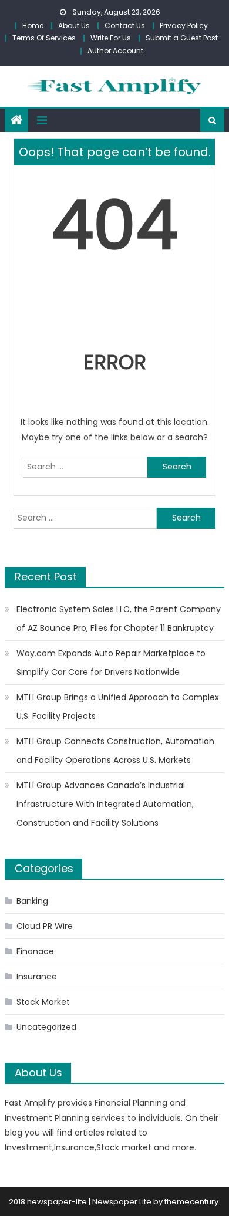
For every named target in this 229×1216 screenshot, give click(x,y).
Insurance (36, 976)
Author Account (115, 51)
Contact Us (125, 26)
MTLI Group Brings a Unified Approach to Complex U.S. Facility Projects (117, 706)
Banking (32, 901)
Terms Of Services (44, 38)
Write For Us (110, 38)
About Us (74, 26)
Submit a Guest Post (182, 38)
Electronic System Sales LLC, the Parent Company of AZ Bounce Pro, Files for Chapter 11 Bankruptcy (118, 618)
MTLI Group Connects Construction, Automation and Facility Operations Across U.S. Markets (115, 750)
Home (32, 26)
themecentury (191, 1201)
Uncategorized (46, 1027)
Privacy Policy (184, 26)
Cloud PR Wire (44, 926)
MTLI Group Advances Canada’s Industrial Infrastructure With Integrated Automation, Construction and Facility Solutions (105, 804)
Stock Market (43, 1002)
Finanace (35, 951)
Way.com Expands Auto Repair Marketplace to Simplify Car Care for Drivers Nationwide (111, 662)
